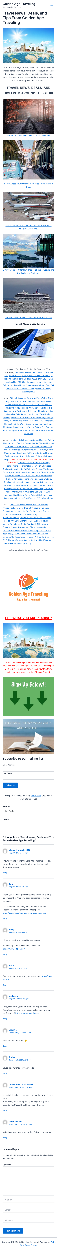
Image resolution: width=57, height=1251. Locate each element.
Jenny (11, 884)
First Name (7, 773)
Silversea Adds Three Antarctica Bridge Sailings (32, 417)
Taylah (12, 1057)
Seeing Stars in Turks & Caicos (36, 375)
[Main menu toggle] (51, 5)
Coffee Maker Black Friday (21, 1084)
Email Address (9, 765)
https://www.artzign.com (14, 949)
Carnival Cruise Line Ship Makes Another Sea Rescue (28, 317)
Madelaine (13, 996)
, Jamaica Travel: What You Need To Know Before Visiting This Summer (27, 407)
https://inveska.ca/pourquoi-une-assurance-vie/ (24, 913)
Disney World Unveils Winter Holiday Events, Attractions (28, 421)
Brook (11, 965)
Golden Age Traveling (19, 4)
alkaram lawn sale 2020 (19, 850)
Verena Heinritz (16, 1121)
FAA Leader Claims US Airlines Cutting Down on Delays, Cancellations (30, 388)
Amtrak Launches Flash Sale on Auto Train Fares (28, 135)
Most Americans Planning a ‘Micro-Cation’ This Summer (28, 427)
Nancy (11, 929)
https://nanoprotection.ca (27, 1013)
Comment (7, 1165)
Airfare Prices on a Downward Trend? (26, 398)
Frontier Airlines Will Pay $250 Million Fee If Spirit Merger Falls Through (29, 475)
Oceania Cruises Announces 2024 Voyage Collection (26, 527)
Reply (5, 873)
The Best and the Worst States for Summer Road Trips (28, 424)
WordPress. (36, 796)
